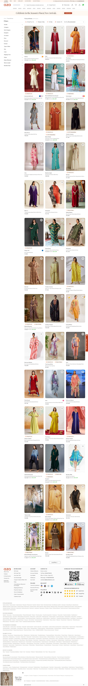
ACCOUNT (32, 569)
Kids (15, 1)
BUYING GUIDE (17, 569)
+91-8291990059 (80, 1)
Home (5, 18)
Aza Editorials (36, 1)
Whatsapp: (47, 577)
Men (11, 1)
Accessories (28, 1)
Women (6, 1)
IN (83, 684)
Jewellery (20, 1)
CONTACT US (44, 569)
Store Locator (44, 571)
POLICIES (32, 583)
